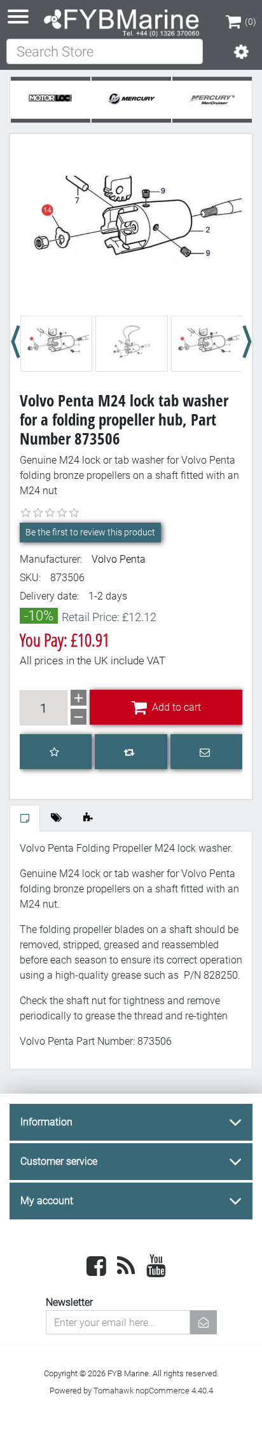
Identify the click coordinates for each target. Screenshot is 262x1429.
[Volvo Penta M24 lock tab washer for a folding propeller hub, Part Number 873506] (131, 226)
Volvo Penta (119, 559)
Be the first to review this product (90, 532)
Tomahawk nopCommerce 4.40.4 (153, 1390)
